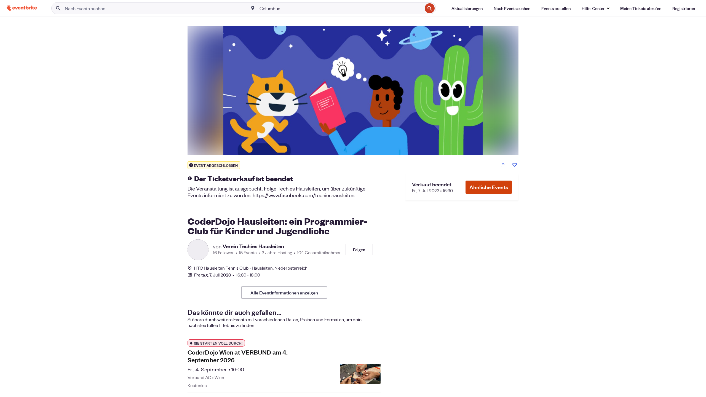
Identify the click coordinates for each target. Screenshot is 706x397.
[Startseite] (22, 8)
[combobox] (340, 8)
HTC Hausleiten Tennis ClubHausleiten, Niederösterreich (251, 268)
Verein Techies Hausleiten (253, 246)
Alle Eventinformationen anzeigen (284, 292)
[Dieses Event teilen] (503, 165)
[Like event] (514, 165)
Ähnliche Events (488, 187)
